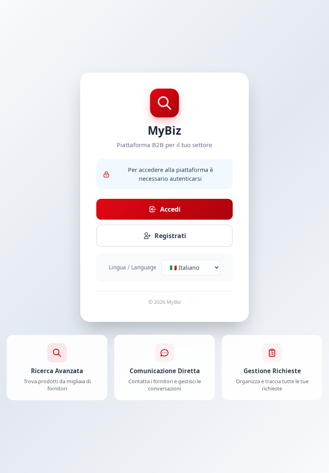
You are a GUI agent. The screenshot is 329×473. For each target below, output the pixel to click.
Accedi (170, 209)
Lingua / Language (132, 267)
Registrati (170, 235)
